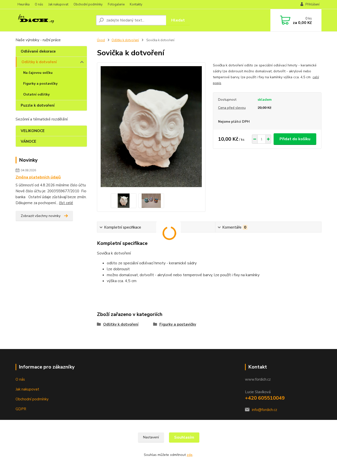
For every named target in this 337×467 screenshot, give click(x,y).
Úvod (101, 40)
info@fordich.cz (264, 409)
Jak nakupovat (58, 4)
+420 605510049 (265, 398)
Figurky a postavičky (40, 83)
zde (189, 454)
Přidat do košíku (295, 139)
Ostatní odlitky (36, 94)
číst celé (66, 202)
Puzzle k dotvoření (38, 105)
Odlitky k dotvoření (39, 61)
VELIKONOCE (33, 130)
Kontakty (136, 4)
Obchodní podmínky (88, 4)
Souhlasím (184, 437)
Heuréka (24, 4)
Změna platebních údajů (38, 177)
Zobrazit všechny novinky (40, 216)
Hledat (178, 20)
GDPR (21, 409)
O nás (39, 4)
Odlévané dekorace (38, 51)
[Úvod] (54, 20)
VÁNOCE (28, 141)
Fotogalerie (116, 4)
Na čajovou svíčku (38, 72)
